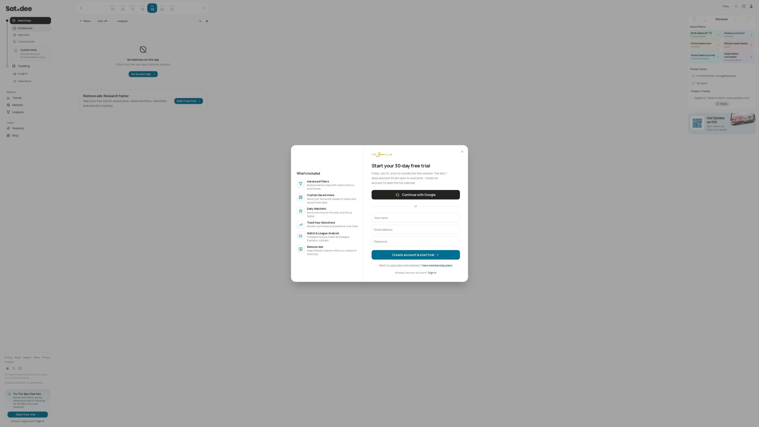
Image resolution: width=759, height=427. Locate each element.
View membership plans (437, 265)
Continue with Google (419, 195)
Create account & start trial (413, 255)
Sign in (432, 272)
